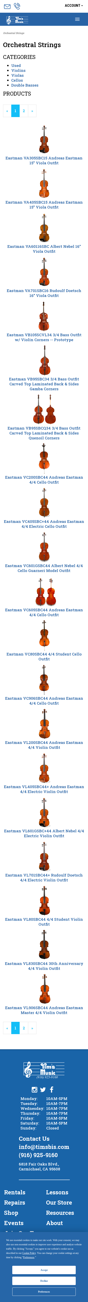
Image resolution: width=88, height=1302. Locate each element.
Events (14, 1223)
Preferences (44, 1291)
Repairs (14, 1202)
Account (73, 5)
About (54, 1223)
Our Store (59, 1202)
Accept (44, 1270)
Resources (60, 1212)
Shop (11, 1212)
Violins (18, 70)
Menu (17, 20)
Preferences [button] (28, 1257)
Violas (17, 75)
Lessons (57, 1192)
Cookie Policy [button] (29, 1253)
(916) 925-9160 (38, 1155)
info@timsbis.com (44, 1147)
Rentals (14, 1192)
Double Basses (24, 85)
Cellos (17, 80)
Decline (44, 1280)
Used (16, 65)
